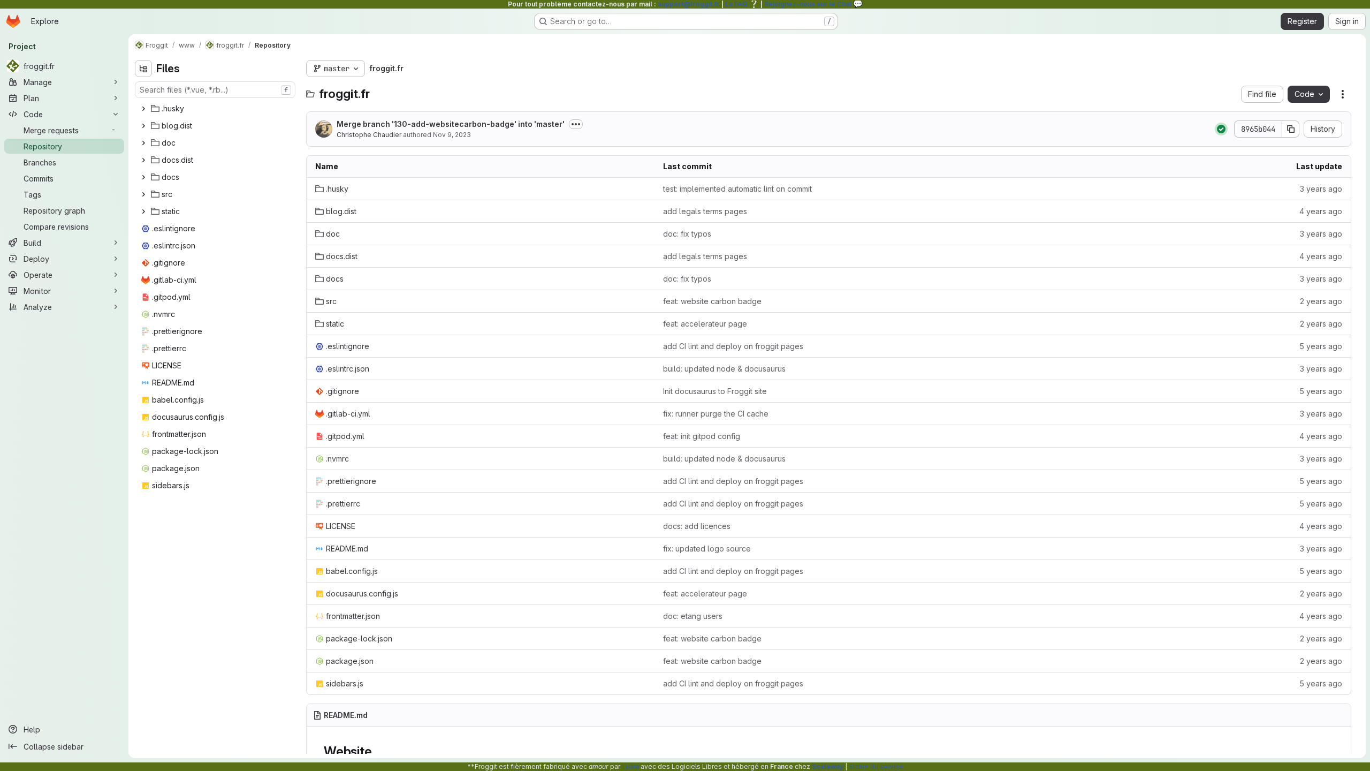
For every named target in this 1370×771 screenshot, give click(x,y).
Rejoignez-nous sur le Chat (813, 4)
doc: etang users (692, 616)
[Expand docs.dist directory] (143, 160)
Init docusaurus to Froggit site (715, 391)
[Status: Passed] (1221, 129)
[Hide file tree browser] (143, 68)
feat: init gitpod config (701, 436)
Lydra (630, 766)
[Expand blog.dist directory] (143, 125)
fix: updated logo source (707, 548)
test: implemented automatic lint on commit (737, 188)
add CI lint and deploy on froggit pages (733, 346)
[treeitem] (216, 108)
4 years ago (1320, 211)
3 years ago (1321, 188)
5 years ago (1320, 346)
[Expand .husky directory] (143, 108)
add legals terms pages (705, 211)
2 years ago (1321, 301)
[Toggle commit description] (576, 124)
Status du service (876, 766)
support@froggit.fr (689, 4)
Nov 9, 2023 (452, 135)
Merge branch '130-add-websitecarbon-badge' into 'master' (451, 123)
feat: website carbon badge (712, 301)
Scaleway (827, 766)
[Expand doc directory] (143, 143)
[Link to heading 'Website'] (378, 751)
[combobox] (215, 89)
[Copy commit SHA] (1290, 129)
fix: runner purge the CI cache (715, 413)
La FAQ (742, 4)
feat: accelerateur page (705, 323)
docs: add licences (696, 526)
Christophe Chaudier (369, 135)
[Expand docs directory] (143, 177)
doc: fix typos (687, 233)
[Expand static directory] (143, 211)
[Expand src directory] (143, 194)
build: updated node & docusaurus (724, 368)
